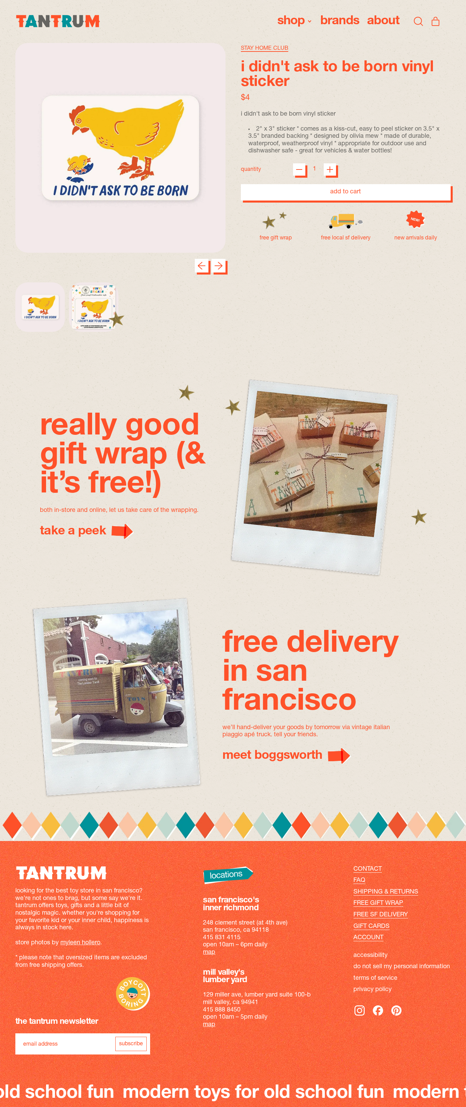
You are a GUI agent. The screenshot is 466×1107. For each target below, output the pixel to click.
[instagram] (359, 1015)
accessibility (370, 956)
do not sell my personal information (401, 967)
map (209, 952)
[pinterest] (396, 1015)
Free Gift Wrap (378, 903)
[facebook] (378, 1015)
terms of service (375, 978)
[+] (330, 169)
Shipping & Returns (385, 892)
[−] (299, 169)
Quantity (251, 169)
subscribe (131, 1044)
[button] (418, 21)
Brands (340, 21)
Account (368, 938)
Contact (367, 869)
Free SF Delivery (380, 915)
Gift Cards (371, 927)
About (383, 21)
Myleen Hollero (80, 943)
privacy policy (372, 990)
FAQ (359, 880)
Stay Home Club (264, 48)
